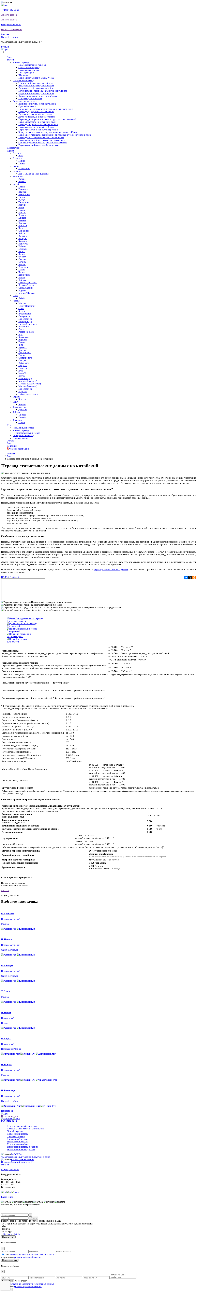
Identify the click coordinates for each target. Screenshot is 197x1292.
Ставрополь (24, 316)
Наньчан (22, 225)
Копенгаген (24, 168)
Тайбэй (22, 415)
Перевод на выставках (29, 70)
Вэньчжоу (23, 267)
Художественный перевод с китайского (37, 96)
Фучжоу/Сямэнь (26, 285)
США (15, 402)
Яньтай (22, 264)
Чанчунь (22, 238)
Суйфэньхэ (23, 231)
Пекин (21, 186)
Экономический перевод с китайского (37, 88)
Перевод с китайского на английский (25, 1128)
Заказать (5, 890)
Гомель (21, 163)
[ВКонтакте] (186, 577)
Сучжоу (22, 262)
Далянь (22, 215)
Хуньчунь (23, 243)
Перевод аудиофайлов (18, 1144)
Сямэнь (22, 259)
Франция (17, 420)
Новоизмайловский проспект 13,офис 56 (18, 1162)
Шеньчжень (24, 275)
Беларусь (17, 158)
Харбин (22, 205)
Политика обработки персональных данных (19, 1207)
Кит (7, 47)
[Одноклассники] (194, 577)
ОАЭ (15, 295)
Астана (22, 179)
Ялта (20, 370)
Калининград (25, 378)
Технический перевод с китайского (35, 83)
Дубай (21, 298)
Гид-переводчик (26, 72)
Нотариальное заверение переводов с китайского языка (45, 109)
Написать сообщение (11, 29)
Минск (21, 161)
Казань (21, 311)
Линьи (21, 277)
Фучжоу (22, 256)
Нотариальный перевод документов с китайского (42, 91)
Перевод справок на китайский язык (36, 127)
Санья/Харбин (25, 288)
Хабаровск (23, 363)
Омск (21, 329)
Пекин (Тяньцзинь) (27, 282)
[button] (5, 34)
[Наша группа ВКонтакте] (9, 1192)
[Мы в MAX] (3, 1192)
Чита (20, 345)
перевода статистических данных (111, 569)
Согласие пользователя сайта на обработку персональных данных (28, 1210)
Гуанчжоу (23, 189)
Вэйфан (22, 246)
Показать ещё (7, 1111)
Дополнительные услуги (25, 101)
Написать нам (8, 1237)
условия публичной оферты (28, 1257)
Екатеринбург (25, 321)
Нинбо (21, 251)
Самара (22, 360)
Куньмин (22, 241)
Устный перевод (21, 62)
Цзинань (22, 249)
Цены (10, 425)
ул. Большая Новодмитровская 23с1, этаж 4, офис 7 (26, 1155)
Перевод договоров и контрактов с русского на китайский (47, 119)
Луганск (22, 347)
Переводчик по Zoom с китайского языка (38, 145)
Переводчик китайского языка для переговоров (41, 140)
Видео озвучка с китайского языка (35, 114)
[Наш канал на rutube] (16, 1192)
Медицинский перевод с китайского (36, 93)
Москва (22, 303)
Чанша (21, 272)
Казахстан (18, 176)
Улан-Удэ (22, 373)
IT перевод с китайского (30, 98)
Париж (21, 422)
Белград (22, 399)
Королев (22, 391)
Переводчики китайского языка (22, 1126)
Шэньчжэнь (24, 194)
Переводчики (13, 148)
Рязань (21, 355)
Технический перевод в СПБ (21, 1149)
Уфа (20, 334)
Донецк (22, 350)
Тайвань (17, 412)
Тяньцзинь (23, 202)
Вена (20, 155)
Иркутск (22, 365)
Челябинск (23, 326)
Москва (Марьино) (27, 381)
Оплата (10, 440)
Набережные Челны (28, 394)
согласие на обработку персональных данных (32, 1254)
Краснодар (23, 337)
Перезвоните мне (9, 1116)
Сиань (21, 210)
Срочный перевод (27, 106)
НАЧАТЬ (33, 1218)
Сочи (21, 308)
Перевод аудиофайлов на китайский (36, 111)
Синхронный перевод (29, 67)
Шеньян (22, 220)
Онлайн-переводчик (19, 449)
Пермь (21, 342)
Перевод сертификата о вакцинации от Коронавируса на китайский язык (54, 135)
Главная (11, 453)
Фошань (22, 236)
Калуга (21, 376)
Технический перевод (17, 1141)
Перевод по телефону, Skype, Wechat (36, 78)
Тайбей (22, 417)
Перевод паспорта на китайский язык (37, 122)
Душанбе (22, 409)
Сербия (16, 396)
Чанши (21, 254)
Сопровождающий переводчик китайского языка (42, 142)
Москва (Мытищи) (27, 386)
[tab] (101, 619)
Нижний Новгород (27, 324)
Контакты (12, 446)
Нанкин (22, 212)
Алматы (22, 181)
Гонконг (22, 197)
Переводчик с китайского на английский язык (41, 137)
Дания (16, 166)
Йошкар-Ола (24, 352)
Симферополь (25, 358)
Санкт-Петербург (9, 37)
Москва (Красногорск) (29, 383)
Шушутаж (23, 75)
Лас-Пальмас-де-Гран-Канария (33, 173)
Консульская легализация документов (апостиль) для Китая (47, 132)
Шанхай (22, 192)
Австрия (17, 153)
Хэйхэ (21, 233)
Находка (22, 368)
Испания (17, 171)
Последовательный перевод (32, 65)
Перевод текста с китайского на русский (38, 129)
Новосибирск (25, 319)
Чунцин (22, 199)
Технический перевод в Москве (22, 1147)
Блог (9, 443)
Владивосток (24, 313)
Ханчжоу (22, 223)
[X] (190, 577)
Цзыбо (21, 269)
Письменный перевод (23, 80)
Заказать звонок (9, 15)
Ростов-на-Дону (26, 332)
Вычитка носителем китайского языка (37, 104)
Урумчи (22, 290)
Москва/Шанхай (26, 293)
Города (10, 150)
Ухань (21, 207)
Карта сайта (7, 1197)
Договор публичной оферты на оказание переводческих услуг (26, 1212)
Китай (16, 184)
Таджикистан (19, 407)
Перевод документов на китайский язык (38, 124)
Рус (3, 47)
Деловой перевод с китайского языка (36, 116)
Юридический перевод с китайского (36, 85)
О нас (10, 57)
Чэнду (21, 228)
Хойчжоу (22, 280)
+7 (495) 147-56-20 (10, 10)
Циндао (22, 218)
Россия (16, 300)
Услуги (10, 59)
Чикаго (22, 404)
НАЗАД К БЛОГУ (10, 577)
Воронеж (22, 339)
